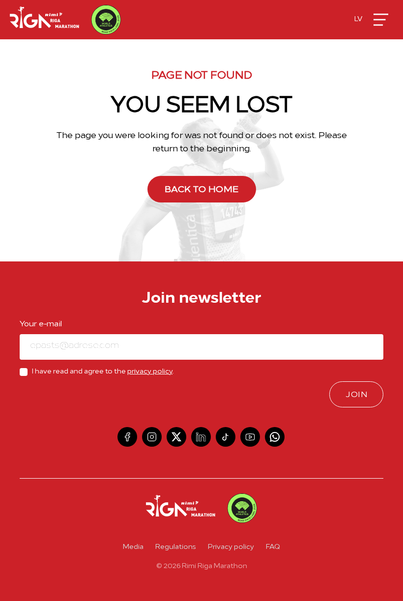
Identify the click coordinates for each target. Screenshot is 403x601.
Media (133, 547)
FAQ (273, 547)
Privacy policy (231, 547)
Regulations (175, 547)
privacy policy (150, 371)
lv (358, 19)
